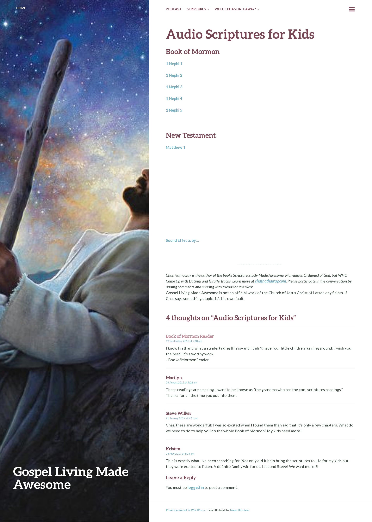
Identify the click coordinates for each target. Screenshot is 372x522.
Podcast (173, 9)
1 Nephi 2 (174, 75)
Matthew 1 (175, 147)
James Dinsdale (239, 510)
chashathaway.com (270, 281)
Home (21, 8)
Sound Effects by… (182, 240)
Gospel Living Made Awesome (70, 477)
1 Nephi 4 (174, 98)
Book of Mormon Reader (190, 336)
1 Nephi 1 (174, 63)
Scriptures (196, 9)
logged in (196, 487)
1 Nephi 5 (174, 110)
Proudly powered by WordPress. (186, 510)
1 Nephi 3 (174, 86)
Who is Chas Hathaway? (235, 9)
